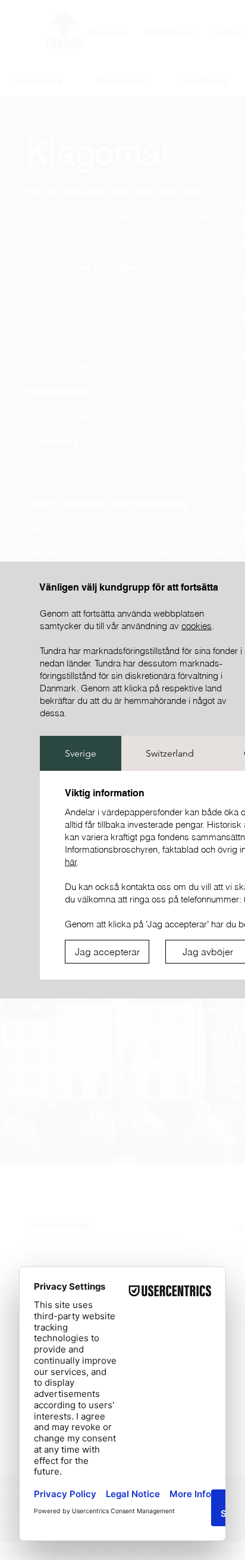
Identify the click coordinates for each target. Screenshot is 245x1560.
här (71, 861)
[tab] (80, 753)
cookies (196, 625)
